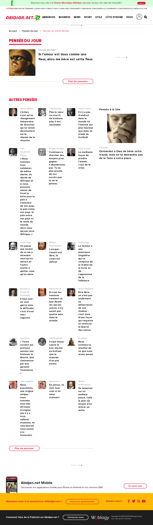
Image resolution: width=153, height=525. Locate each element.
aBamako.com (32, 8)
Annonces (48, 17)
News (77, 17)
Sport (88, 17)
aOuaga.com (43, 8)
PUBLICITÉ (76, 25)
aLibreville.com (102, 8)
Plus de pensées (78, 81)
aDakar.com (89, 8)
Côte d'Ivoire (114, 17)
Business (65, 17)
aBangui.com (116, 8)
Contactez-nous (76, 517)
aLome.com (68, 8)
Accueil (13, 31)
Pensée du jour (30, 31)
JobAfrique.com (129, 8)
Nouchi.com (141, 8)
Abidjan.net (20, 8)
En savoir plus (135, 486)
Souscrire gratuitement (82, 501)
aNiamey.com (78, 8)
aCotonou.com (56, 8)
